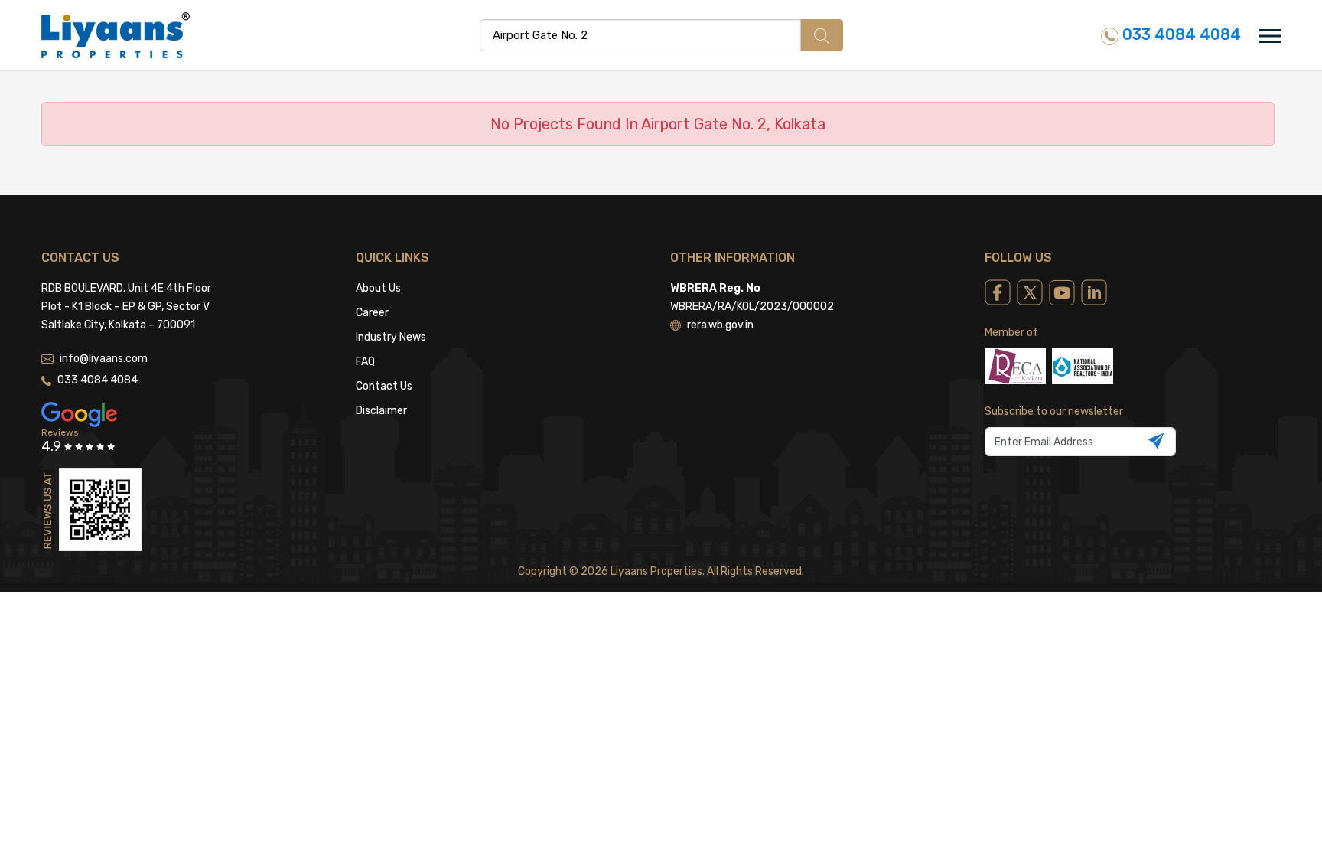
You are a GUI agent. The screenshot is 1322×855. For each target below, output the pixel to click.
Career (372, 312)
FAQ (365, 361)
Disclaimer (381, 410)
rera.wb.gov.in (720, 324)
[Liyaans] (115, 34)
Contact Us (384, 386)
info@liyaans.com (104, 358)
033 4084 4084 (1179, 34)
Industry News (391, 337)
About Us (378, 288)
